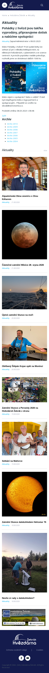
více (45, 150)
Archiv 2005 (12, 138)
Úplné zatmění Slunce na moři (17, 315)
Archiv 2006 (12, 135)
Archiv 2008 (12, 129)
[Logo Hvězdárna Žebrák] (15, 5)
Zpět (4, 115)
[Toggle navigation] (4, 5)
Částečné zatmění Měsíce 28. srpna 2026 (23, 265)
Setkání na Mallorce (12, 461)
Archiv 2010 (12, 123)
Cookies (39, 650)
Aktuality (31, 15)
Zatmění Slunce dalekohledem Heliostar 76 (24, 522)
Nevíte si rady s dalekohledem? (18, 598)
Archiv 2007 (12, 132)
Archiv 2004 (12, 141)
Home (4, 15)
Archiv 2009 (12, 126)
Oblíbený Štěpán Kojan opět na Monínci (22, 366)
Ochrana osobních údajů (16, 650)
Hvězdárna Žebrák (17, 15)
